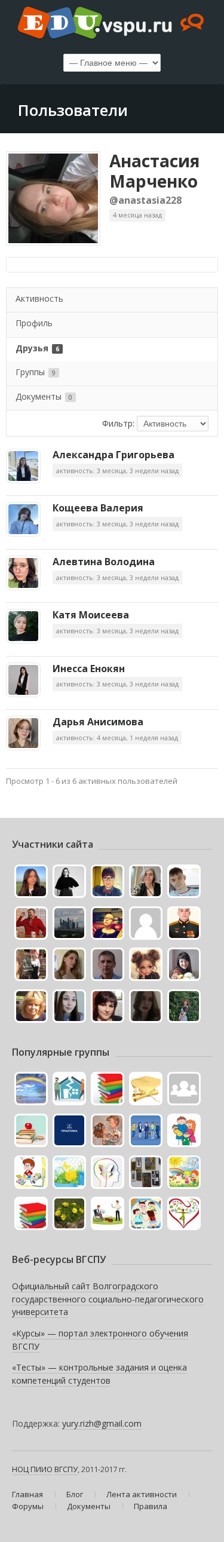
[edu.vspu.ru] (112, 24)
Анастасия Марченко (154, 170)
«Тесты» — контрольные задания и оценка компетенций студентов (99, 1374)
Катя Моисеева (91, 614)
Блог (74, 1494)
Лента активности (141, 1494)
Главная (27, 1494)
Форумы (28, 1506)
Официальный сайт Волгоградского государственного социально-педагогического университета (108, 1298)
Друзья (37, 348)
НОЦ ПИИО (32, 1469)
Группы (36, 372)
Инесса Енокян (89, 668)
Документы (44, 396)
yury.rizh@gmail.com (102, 1423)
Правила (150, 1506)
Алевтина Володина (104, 561)
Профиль (34, 323)
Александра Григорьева (113, 454)
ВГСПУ (66, 1469)
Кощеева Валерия (98, 507)
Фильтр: (118, 423)
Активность (39, 298)
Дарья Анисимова (98, 721)
